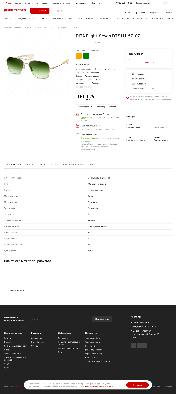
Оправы (7, 342)
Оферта (168, 387)
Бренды (7, 367)
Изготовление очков (73, 164)
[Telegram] (133, 345)
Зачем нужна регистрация (97, 361)
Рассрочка (90, 346)
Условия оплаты (92, 342)
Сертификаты (37, 342)
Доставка (54, 164)
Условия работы (92, 338)
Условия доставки (93, 350)
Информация (64, 333)
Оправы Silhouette (12, 353)
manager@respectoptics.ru (143, 326)
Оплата (42, 164)
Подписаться (102, 319)
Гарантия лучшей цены (91, 126)
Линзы (7, 350)
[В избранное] (158, 41)
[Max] (144, 345)
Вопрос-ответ (91, 357)
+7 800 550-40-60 (123, 3)
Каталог (8, 338)
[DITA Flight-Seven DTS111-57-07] (37, 66)
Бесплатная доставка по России (95, 114)
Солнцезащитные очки (15, 346)
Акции (7, 363)
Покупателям (92, 333)
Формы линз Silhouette (69, 348)
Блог (60, 352)
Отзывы (91, 164)
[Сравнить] (163, 41)
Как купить (30, 164)
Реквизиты (63, 338)
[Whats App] (139, 345)
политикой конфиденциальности (99, 386)
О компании (36, 338)
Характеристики (12, 164)
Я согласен (137, 385)
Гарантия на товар (93, 353)
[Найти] (117, 11)
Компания (36, 333)
